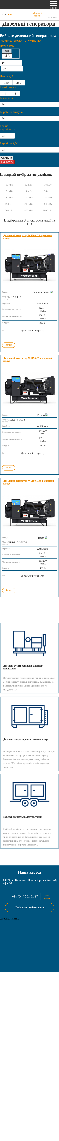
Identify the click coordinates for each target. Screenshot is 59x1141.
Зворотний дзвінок (47, 897)
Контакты (52, 17)
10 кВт (9, 184)
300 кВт (48, 204)
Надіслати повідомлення (30, 907)
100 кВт (28, 197)
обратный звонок (37, 14)
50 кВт (47, 191)
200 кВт (28, 204)
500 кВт (9, 210)
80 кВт (9, 197)
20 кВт (9, 191)
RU (10, 14)
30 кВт (28, 191)
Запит (9, 344)
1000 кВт (48, 210)
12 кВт (28, 184)
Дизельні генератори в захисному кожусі (26, 739)
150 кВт (9, 204)
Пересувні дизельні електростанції (22, 816)
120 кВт (48, 197)
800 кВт (28, 210)
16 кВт (47, 184)
